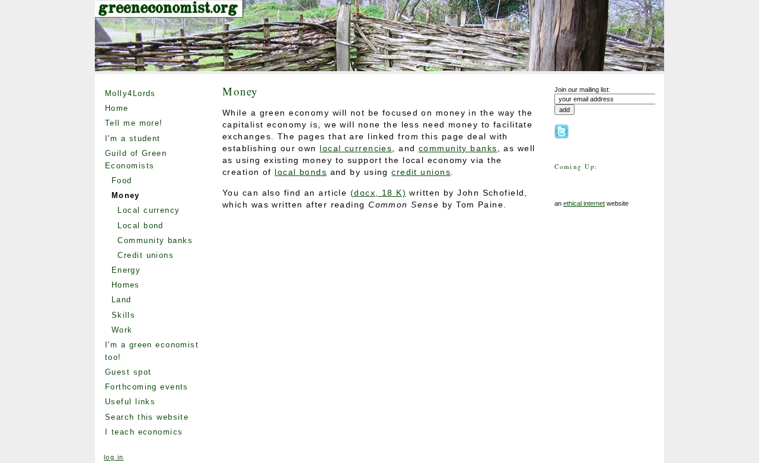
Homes (125, 284)
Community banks (155, 240)
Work (122, 329)
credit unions (421, 172)
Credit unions (145, 255)
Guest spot (128, 372)
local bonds (301, 172)
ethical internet (584, 203)
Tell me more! (134, 123)
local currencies (356, 148)
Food (121, 180)
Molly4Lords (130, 93)
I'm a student (133, 138)
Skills (123, 315)
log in (114, 457)
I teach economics (144, 431)
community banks (458, 148)
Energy (126, 270)
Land (121, 299)
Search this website (147, 417)
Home (117, 108)
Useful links (130, 401)
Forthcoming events (147, 386)
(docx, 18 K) (378, 192)
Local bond (140, 225)
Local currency (148, 210)
